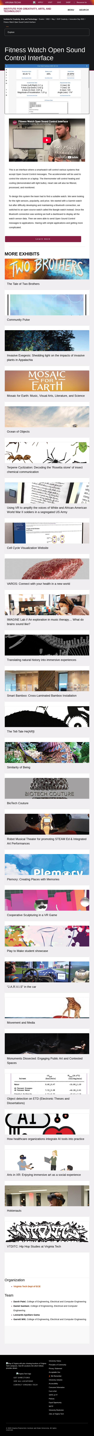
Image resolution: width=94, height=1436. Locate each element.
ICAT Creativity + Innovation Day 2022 (71, 19)
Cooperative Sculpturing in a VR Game (32, 915)
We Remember (56, 1376)
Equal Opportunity (55, 1402)
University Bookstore (56, 1410)
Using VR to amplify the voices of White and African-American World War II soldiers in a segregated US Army (47, 510)
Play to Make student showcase (27, 951)
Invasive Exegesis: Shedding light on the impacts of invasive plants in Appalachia (46, 357)
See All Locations (24, 1381)
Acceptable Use (54, 1372)
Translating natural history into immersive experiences (41, 660)
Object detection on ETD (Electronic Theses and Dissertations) (38, 1101)
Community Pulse (18, 319)
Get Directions (22, 1378)
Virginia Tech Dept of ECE (27, 1286)
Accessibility (53, 1383)
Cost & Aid (52, 1391)
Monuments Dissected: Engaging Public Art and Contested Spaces (44, 1061)
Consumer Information (57, 1387)
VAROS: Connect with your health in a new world (38, 583)
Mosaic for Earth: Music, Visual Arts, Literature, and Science (46, 395)
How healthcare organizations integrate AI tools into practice (45, 1139)
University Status (55, 1361)
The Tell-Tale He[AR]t (21, 731)
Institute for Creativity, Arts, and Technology (21, 19)
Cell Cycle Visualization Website (27, 548)
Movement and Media (21, 1022)
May (54, 19)
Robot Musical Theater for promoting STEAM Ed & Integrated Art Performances (46, 841)
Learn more (43, 239)
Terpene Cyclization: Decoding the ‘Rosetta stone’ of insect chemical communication (45, 469)
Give (59, 2)
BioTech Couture (17, 803)
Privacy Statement (55, 1368)
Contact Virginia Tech (26, 1385)
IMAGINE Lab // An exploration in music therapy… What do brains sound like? (45, 622)
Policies (51, 1399)
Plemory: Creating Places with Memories (33, 879)
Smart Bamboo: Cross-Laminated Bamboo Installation (41, 695)
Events (42, 19)
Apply (40, 2)
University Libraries (55, 1380)
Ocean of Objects (18, 431)
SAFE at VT (53, 1395)
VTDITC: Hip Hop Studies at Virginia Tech (34, 1246)
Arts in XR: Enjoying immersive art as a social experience (44, 1174)
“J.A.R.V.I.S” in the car (21, 986)
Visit (50, 2)
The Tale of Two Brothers (23, 283)
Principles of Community (57, 1365)
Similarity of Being (18, 767)
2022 (48, 19)
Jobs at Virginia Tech (56, 1414)
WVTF (51, 1406)
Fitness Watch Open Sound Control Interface (19, 22)
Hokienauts (14, 1210)
